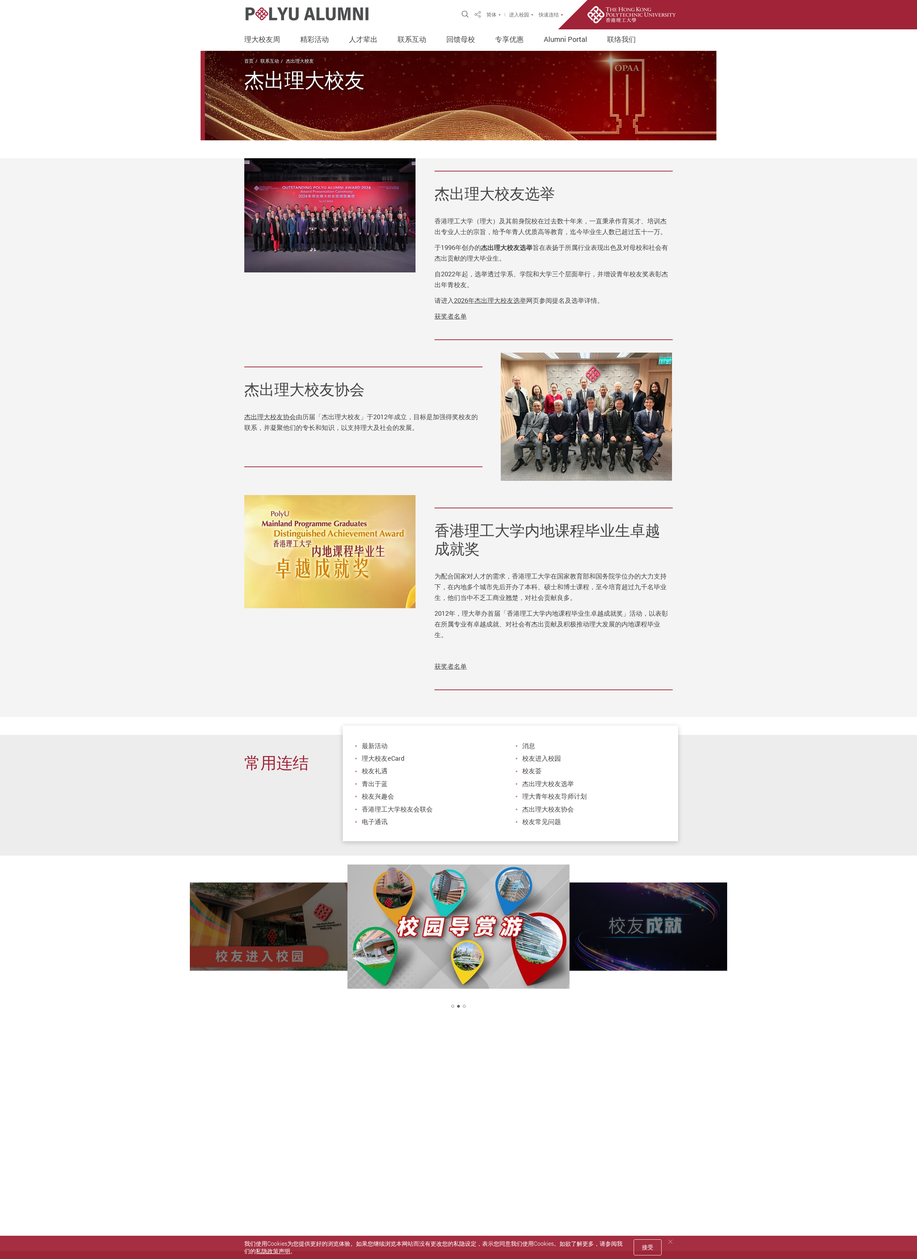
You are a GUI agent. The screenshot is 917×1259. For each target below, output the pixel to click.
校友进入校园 (541, 758)
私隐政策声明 (273, 1251)
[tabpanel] (458, 943)
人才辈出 (363, 39)
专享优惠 (509, 39)
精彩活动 (314, 39)
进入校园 (519, 15)
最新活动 (375, 745)
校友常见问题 (541, 821)
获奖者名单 (451, 316)
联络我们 (621, 39)
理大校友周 (262, 39)
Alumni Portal (565, 39)
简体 (491, 15)
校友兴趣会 (378, 796)
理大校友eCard (383, 758)
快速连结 (549, 15)
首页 (249, 61)
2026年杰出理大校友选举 (490, 300)
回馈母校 (460, 39)
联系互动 (412, 39)
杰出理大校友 (300, 61)
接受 (647, 1247)
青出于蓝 (375, 783)
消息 (528, 745)
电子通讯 (375, 821)
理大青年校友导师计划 (554, 796)
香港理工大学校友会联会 (397, 809)
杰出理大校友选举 (548, 783)
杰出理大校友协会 (270, 416)
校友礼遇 (375, 770)
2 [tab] (458, 1006)
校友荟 (532, 770)
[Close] (670, 1241)
